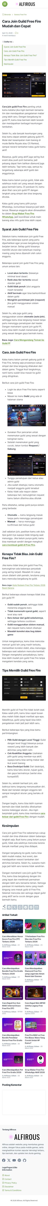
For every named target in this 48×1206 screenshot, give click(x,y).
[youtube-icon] (14, 1160)
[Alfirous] (24, 4)
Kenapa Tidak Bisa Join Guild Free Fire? (20, 55)
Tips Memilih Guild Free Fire (15, 59)
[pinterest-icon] (19, 1160)
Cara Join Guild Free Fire (14, 51)
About (7, 1175)
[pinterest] (31, 907)
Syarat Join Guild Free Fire (15, 47)
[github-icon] (24, 1160)
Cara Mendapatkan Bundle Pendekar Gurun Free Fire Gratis (12, 1038)
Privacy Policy (10, 1183)
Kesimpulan (8, 64)
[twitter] (14, 907)
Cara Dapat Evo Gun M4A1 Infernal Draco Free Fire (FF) (11, 1005)
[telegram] (25, 907)
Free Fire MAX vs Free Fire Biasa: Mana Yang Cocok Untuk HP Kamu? (35, 1039)
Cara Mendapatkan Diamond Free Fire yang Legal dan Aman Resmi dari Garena (34, 972)
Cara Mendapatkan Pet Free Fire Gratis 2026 (12, 1071)
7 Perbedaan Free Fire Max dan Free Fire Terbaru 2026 (35, 939)
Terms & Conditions (12, 1190)
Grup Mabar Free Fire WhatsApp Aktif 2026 (35, 1071)
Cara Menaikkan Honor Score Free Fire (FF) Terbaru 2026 (12, 939)
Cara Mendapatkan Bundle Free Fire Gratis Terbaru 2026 (12, 971)
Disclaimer (8, 1186)
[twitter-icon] (9, 1160)
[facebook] (9, 907)
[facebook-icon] (3, 1160)
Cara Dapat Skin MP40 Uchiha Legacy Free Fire (35, 1005)
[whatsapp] (20, 907)
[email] (36, 907)
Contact (7, 1179)
